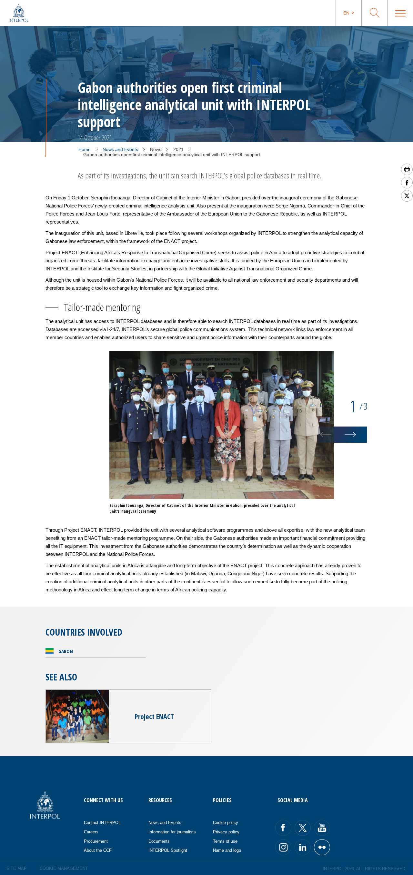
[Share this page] (407, 182)
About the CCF (98, 850)
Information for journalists (172, 832)
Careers (91, 832)
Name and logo (227, 850)
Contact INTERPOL (102, 822)
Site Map (16, 868)
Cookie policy (225, 822)
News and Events (120, 149)
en (346, 12)
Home (84, 149)
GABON (65, 651)
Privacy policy (226, 832)
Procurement (96, 841)
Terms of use (225, 841)
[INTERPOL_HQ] (322, 847)
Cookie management (64, 868)
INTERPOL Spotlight (167, 850)
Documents (159, 841)
